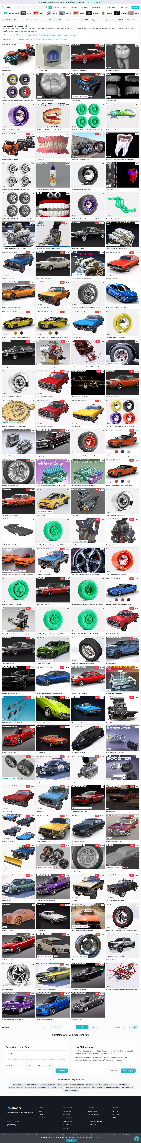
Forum (114, 1118)
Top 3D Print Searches (94, 1125)
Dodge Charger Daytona (43, 663)
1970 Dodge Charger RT (43, 604)
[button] (46, 7)
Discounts (66, 1128)
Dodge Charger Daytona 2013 (44, 1019)
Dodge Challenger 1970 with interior (46, 989)
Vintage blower (75, 782)
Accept (71, 1140)
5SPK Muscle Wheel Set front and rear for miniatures (85, 574)
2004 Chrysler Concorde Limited (45, 960)
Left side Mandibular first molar (45, 100)
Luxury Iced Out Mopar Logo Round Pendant (14, 426)
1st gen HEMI (75, 515)
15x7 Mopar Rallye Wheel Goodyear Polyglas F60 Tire (51, 634)
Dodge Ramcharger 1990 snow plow (11, 871)
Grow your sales (92, 1111)
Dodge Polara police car (8, 841)
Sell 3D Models (91, 1107)
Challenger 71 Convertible (44, 722)
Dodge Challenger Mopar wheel (80, 871)
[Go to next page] (82, 1027)
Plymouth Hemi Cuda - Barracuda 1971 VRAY (13, 1019)
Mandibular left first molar (113, 70)
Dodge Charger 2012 (77, 1019)
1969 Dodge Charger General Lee (10, 515)
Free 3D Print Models (69, 1125)
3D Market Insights (93, 1114)
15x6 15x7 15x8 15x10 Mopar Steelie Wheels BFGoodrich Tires (88, 130)
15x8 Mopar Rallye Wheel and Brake (11, 396)
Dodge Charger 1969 (111, 278)
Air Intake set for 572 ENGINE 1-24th (11, 456)
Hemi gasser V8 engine (112, 545)
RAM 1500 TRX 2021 (111, 960)
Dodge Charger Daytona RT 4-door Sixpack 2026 (49, 693)
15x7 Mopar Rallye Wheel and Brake (11, 604)
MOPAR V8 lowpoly (76, 100)
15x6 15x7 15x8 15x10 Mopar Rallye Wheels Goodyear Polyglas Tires (19, 219)
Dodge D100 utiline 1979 (112, 634)
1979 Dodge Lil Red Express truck (45, 426)
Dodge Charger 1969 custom (79, 989)
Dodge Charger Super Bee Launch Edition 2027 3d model (17, 337)
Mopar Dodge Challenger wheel (10, 485)
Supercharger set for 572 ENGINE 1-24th (116, 248)
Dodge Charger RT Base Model (114, 871)
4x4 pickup (74, 900)
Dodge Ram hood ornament (79, 545)
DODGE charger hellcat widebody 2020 (116, 307)
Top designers (116, 1111)
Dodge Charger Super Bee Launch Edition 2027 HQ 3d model (52, 337)
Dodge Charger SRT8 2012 (9, 752)
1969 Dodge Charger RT (8, 663)
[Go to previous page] (56, 1027)
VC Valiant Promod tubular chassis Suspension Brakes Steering (122, 989)
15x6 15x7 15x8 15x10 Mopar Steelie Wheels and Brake (120, 426)
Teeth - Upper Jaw (111, 100)
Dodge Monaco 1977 (7, 900)
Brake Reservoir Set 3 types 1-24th (115, 752)
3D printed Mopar (61, 39)
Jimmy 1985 (40, 811)
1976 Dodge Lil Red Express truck (45, 396)
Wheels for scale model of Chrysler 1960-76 (83, 663)
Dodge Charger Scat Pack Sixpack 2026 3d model (119, 604)
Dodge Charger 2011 (7, 930)
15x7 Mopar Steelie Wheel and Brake (81, 189)
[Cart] (121, 7)
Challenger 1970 (41, 930)
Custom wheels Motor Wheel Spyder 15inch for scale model (121, 930)
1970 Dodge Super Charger (9, 367)
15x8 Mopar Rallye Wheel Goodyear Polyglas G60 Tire (85, 634)
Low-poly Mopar (23, 39)
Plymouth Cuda (41, 515)
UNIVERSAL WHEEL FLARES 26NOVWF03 (12, 722)
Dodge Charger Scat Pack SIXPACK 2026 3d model (119, 485)
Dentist (52, 35)
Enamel (73, 35)
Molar (35, 35)
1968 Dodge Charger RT (78, 248)
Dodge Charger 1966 (42, 456)
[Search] (50, 7)
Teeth (41, 35)
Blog (40, 1111)
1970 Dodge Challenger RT (44, 278)
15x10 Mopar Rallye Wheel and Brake (115, 515)
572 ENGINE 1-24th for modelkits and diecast (14, 248)
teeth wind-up (41, 219)
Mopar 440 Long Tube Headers (114, 219)
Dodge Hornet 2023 (111, 663)
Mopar (29, 35)
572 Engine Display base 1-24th (114, 693)
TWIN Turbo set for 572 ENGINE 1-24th (81, 278)
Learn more (96, 1137)
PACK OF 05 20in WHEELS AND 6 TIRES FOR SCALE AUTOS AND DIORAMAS (56, 871)
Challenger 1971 (41, 752)
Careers (41, 1114)
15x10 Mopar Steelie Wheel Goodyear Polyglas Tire (85, 456)
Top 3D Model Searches (94, 1121)
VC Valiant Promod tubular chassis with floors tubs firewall (87, 367)
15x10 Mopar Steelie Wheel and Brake (116, 574)
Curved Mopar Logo (42, 70)
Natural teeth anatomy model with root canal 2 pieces (120, 159)
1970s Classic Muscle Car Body (10, 545)
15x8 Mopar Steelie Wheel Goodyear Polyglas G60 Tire (86, 219)
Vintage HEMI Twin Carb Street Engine (47, 367)
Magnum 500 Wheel (7, 989)
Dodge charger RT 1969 (112, 811)
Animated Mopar (47, 39)
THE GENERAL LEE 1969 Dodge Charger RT (82, 930)
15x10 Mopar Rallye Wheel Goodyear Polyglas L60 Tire (86, 307)
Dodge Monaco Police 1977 (44, 782)
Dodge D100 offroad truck (44, 574)
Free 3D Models (68, 1121)
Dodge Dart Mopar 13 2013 (78, 752)
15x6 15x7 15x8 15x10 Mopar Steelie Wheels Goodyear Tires (17, 100)
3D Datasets (66, 1114)
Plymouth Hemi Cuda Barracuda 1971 (47, 900)
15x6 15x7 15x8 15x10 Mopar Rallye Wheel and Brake (16, 189)
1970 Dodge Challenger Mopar (79, 70)
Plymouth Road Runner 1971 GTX (80, 396)
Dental (46, 35)
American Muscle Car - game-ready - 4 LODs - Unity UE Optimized (19, 574)
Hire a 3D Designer (68, 1118)
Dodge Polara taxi (76, 426)
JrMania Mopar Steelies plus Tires (80, 159)
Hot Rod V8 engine (111, 722)
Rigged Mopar (35, 39)
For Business (67, 1111)
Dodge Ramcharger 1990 (8, 278)
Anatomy (66, 35)
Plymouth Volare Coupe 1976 (113, 841)
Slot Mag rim (75, 960)
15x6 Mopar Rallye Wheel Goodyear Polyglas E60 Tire (51, 545)
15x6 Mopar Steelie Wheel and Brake (115, 337)
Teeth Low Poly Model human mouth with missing (50, 130)
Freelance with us (92, 1118)
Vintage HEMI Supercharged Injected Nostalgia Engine (16, 634)
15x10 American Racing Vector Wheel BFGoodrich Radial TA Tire (88, 604)
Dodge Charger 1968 (7, 960)
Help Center (42, 1118)
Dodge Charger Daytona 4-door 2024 (11, 307)
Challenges (115, 1114)
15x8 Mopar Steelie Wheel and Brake (11, 130)
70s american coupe (77, 337)
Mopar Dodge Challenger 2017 (10, 693)
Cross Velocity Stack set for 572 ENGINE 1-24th (84, 485)
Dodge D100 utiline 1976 (43, 307)
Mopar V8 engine (6, 70)
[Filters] (113, 20)
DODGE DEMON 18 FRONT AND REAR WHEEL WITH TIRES (17, 782)
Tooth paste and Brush (112, 130)
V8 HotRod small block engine (10, 159)
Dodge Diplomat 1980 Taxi (44, 841)
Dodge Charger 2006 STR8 (78, 841)
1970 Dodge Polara (7, 811)
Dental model (40, 159)
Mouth (59, 35)
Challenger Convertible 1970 (79, 722)
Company (41, 1107)
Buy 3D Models (67, 1107)
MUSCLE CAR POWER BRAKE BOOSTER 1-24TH (118, 782)
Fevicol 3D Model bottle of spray (45, 189)
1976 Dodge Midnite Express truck (115, 900)
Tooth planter (110, 189)
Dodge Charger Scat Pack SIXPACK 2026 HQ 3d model (120, 456)
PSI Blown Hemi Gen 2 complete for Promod (48, 248)
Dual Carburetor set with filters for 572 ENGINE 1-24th (51, 485)
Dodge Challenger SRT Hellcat (79, 811)
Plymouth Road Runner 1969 (79, 693)
